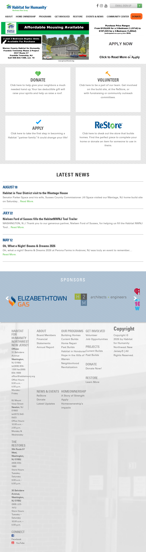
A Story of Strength (73, 395)
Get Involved (62, 16)
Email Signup (126, 5)
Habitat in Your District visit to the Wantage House (35, 193)
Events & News (94, 16)
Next (140, 42)
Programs (45, 16)
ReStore (78, 16)
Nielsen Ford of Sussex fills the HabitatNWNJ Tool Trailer (40, 219)
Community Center (118, 16)
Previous (5, 42)
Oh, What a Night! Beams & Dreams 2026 (29, 246)
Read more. (27, 201)
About (9, 16)
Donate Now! (94, 368)
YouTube (20, 543)
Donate (136, 16)
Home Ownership (26, 16)
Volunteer (108, 80)
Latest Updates (46, 403)
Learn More (92, 382)
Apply (37, 128)
